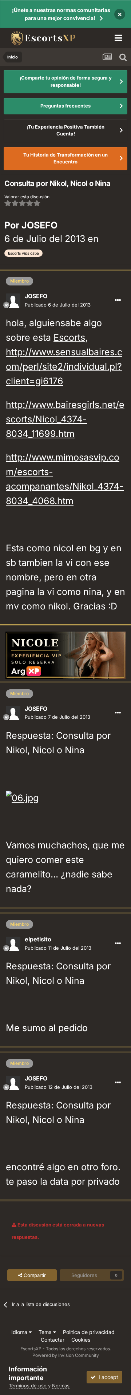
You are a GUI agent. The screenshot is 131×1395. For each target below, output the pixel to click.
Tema (46, 1332)
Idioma (20, 1332)
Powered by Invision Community (65, 1355)
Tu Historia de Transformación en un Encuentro (65, 158)
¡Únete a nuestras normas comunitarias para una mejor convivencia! (61, 14)
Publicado (58, 305)
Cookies (80, 1340)
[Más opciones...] (118, 300)
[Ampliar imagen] (22, 797)
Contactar (52, 1340)
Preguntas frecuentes (65, 106)
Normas (61, 1385)
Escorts (69, 337)
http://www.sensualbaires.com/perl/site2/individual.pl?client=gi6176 (64, 366)
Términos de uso (28, 1385)
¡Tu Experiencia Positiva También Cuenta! (65, 130)
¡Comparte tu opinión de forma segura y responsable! (66, 81)
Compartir (34, 1275)
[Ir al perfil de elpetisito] (13, 944)
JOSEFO (39, 225)
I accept (107, 1377)
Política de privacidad (89, 1332)
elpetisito (38, 939)
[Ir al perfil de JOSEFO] (13, 300)
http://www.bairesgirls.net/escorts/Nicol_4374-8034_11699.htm (65, 419)
